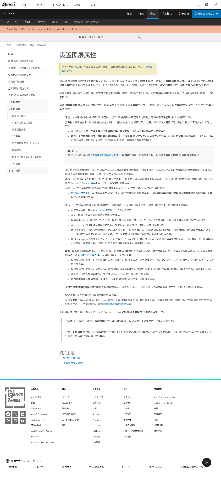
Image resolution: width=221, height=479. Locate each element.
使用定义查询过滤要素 (19, 74)
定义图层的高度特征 (18, 88)
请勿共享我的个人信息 (191, 467)
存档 (78, 67)
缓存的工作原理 (90, 255)
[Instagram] (15, 421)
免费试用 (184, 13)
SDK (66, 21)
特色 (141, 13)
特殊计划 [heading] (158, 389)
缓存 (18, 163)
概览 (129, 13)
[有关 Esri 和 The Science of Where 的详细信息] (15, 398)
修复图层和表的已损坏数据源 (27, 156)
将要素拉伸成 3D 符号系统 (25, 143)
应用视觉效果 (19, 129)
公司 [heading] (125, 389)
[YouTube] (23, 421)
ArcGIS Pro (10, 13)
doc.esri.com (81, 29)
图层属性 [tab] (15, 109)
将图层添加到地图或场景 (20, 61)
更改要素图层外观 (73, 362)
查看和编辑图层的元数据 (105, 155)
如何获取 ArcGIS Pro (206, 13)
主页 (6, 21)
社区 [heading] (64, 389)
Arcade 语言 (88, 183)
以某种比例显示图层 (22, 122)
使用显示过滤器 (16, 81)
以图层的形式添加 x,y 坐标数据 (24, 68)
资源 (152, 13)
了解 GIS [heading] (96, 389)
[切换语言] (206, 4)
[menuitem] (44, 397)
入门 (16, 21)
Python (54, 21)
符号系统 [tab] (15, 170)
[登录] (216, 4)
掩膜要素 (16, 150)
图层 (31, 44)
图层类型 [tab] (15, 102)
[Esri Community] (8, 421)
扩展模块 (167, 13)
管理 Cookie (155, 467)
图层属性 (41, 44)
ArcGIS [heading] (34, 389)
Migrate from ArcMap (86, 21)
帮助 (27, 21)
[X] (15, 414)
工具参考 (40, 21)
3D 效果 (16, 136)
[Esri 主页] (9, 4)
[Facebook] (8, 414)
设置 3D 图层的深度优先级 (21, 95)
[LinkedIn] (23, 414)
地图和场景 (20, 44)
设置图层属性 (19, 115)
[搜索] (197, 4)
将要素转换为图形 (80, 193)
